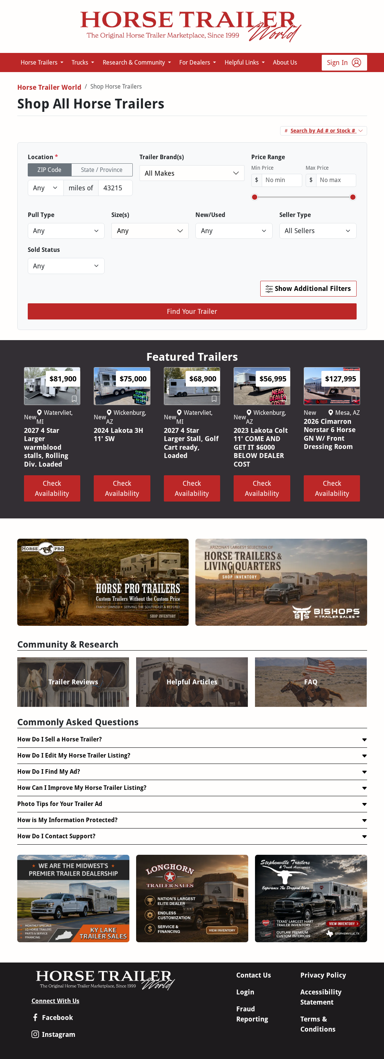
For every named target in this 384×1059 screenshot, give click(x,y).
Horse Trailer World (49, 87)
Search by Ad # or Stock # (324, 131)
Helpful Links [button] (242, 62)
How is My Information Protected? (67, 820)
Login (245, 992)
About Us (285, 62)
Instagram (58, 1034)
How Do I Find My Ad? (48, 771)
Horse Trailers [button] (40, 62)
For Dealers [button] (195, 62)
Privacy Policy (323, 975)
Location (43, 157)
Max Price (317, 168)
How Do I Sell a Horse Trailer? (59, 739)
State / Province (102, 169)
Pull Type (41, 214)
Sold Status (44, 249)
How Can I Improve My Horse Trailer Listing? (81, 787)
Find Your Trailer (192, 311)
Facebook (57, 1017)
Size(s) (120, 214)
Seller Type (295, 214)
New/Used (210, 214)
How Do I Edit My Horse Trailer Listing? (73, 755)
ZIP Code (50, 169)
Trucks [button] (81, 62)
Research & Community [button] (134, 62)
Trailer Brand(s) (162, 157)
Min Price (262, 168)
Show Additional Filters (312, 288)
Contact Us (253, 975)
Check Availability (52, 488)
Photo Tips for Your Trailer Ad (59, 803)
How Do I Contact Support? (56, 836)
